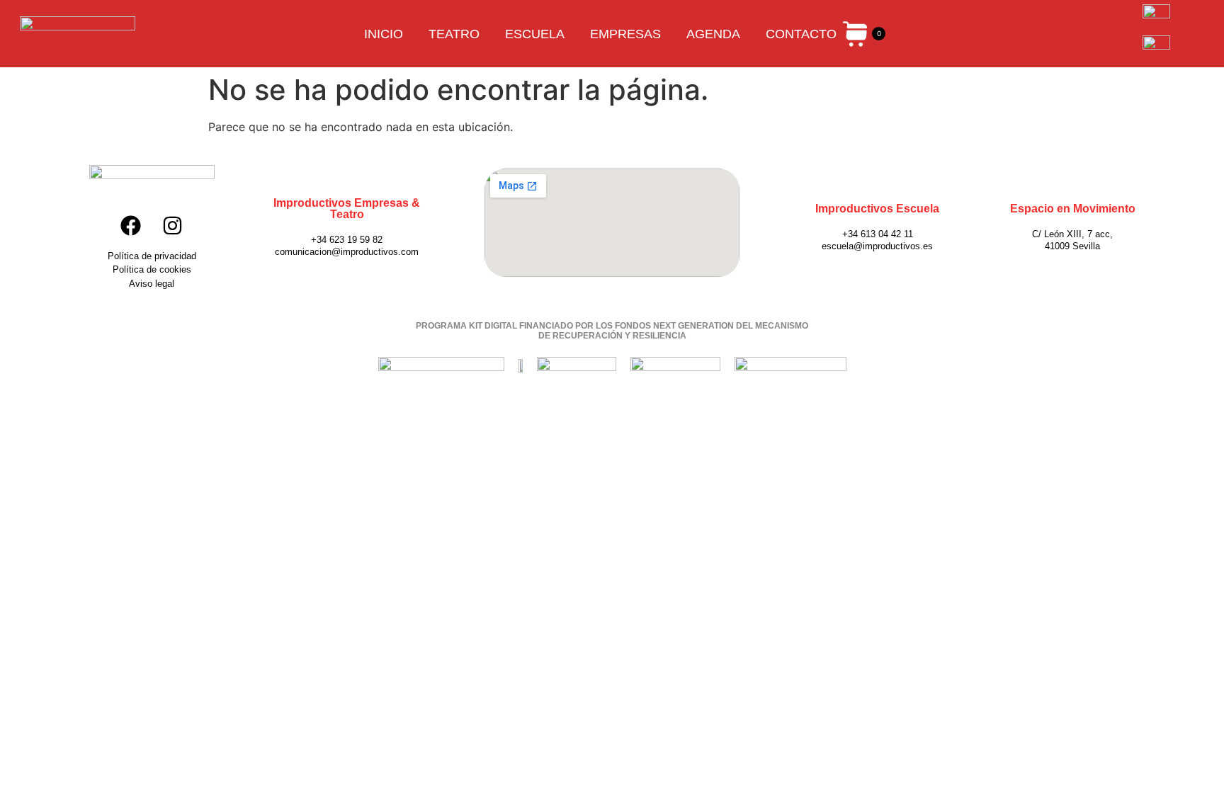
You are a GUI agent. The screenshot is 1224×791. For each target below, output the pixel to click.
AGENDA (713, 34)
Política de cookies (152, 269)
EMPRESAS (625, 34)
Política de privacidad (152, 256)
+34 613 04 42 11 (877, 234)
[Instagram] (173, 226)
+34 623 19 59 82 (346, 239)
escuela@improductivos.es (877, 246)
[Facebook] (130, 226)
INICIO (383, 34)
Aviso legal (151, 283)
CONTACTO (801, 34)
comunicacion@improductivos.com (347, 251)
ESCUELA (535, 34)
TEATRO (454, 34)
